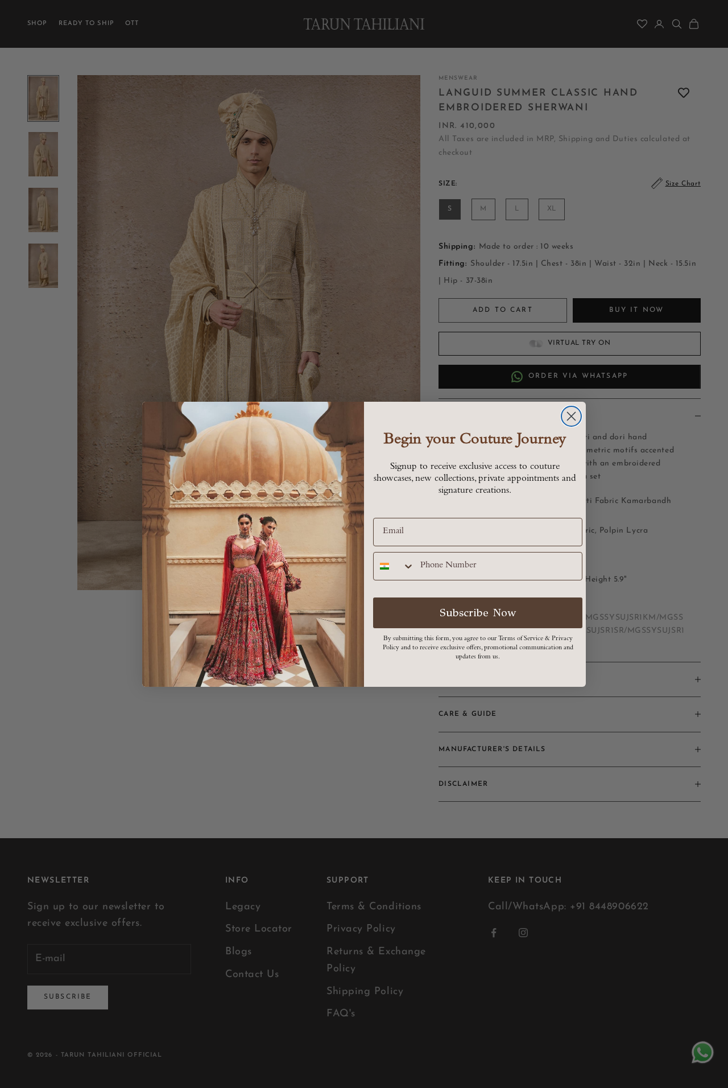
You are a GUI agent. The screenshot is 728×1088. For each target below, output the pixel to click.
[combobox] (394, 566)
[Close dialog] (571, 416)
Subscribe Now (478, 612)
